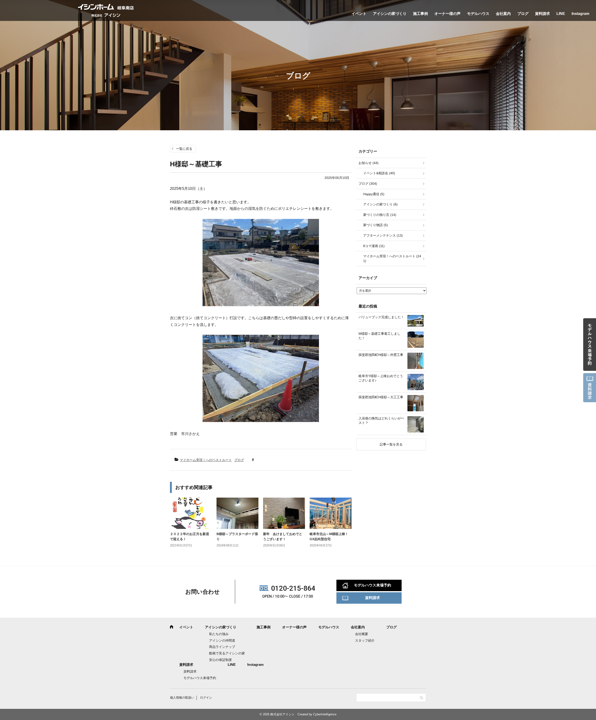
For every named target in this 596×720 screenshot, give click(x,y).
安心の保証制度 (220, 660)
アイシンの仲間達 (222, 640)
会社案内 (503, 14)
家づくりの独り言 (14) (379, 215)
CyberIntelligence (324, 714)
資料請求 (542, 14)
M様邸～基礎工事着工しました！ (379, 336)
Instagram (580, 14)
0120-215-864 (293, 588)
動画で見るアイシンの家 (227, 653)
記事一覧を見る (391, 444)
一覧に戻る (184, 149)
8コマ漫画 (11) (374, 246)
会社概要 (361, 634)
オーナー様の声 (447, 14)
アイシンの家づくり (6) (380, 204)
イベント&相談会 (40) (379, 173)
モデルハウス (478, 14)
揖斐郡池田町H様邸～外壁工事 (381, 355)
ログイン (206, 697)
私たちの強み (219, 634)
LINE (560, 14)
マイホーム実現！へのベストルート (206, 460)
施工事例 (420, 14)
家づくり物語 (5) (375, 225)
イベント (359, 14)
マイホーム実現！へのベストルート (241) (392, 258)
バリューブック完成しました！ (381, 317)
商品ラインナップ (222, 647)
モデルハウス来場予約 (372, 585)
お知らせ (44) (369, 163)
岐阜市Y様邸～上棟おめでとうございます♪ (381, 378)
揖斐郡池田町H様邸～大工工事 (381, 397)
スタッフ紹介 (365, 640)
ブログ (522, 14)
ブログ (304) (368, 183)
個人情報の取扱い (182, 697)
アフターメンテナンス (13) (383, 235)
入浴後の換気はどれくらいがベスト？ (381, 420)
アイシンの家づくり (389, 14)
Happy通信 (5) (373, 194)
